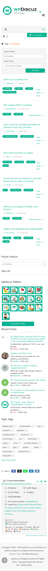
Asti (14, 412)
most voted (8, 161)
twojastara (17, 376)
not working (7, 439)
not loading (8, 88)
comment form (16, 190)
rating (5, 443)
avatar (36, 447)
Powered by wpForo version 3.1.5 (36, 535)
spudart (16, 361)
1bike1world (10, 131)
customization (25, 426)
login (15, 447)
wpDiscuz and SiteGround (20, 353)
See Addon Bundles (18, 324)
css (5, 190)
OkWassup (10, 213)
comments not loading (10, 136)
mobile (6, 218)
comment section (31, 443)
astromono (9, 83)
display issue (8, 426)
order (6, 165)
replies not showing (27, 136)
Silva (7, 157)
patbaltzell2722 (32, 501)
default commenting (10, 92)
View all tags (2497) (8, 460)
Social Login (7, 451)
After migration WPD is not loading (17, 105)
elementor (7, 237)
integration (7, 456)
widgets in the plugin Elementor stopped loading (23, 229)
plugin (6, 241)
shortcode (32, 439)
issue (5, 447)
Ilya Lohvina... (11, 233)
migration (7, 114)
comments (31, 161)
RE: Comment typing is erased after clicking (28, 380)
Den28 (8, 185)
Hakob (15, 349)
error (16, 443)
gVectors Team (15, 554)
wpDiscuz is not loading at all (15, 79)
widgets (18, 237)
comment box (23, 451)
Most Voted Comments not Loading (18, 153)
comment (6, 430)
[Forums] (4, 36)
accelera (16, 385)
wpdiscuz (19, 88)
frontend (30, 88)
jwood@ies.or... (11, 109)
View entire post (38, 93)
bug (38, 426)
